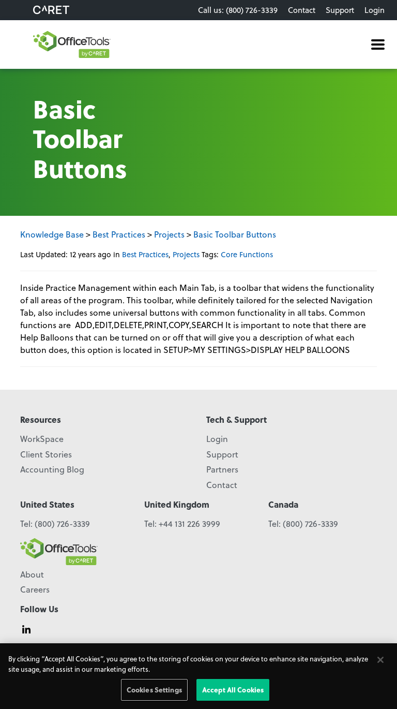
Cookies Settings (154, 690)
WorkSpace (42, 439)
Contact (301, 10)
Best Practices (119, 234)
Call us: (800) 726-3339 (238, 10)
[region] (198, 676)
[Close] (380, 659)
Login (374, 10)
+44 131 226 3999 (189, 523)
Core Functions (247, 254)
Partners (222, 469)
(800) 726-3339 (62, 523)
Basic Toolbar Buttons (234, 234)
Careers (35, 589)
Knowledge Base (52, 234)
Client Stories (46, 454)
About (32, 574)
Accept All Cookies (233, 690)
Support (340, 10)
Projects (169, 234)
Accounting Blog (52, 469)
